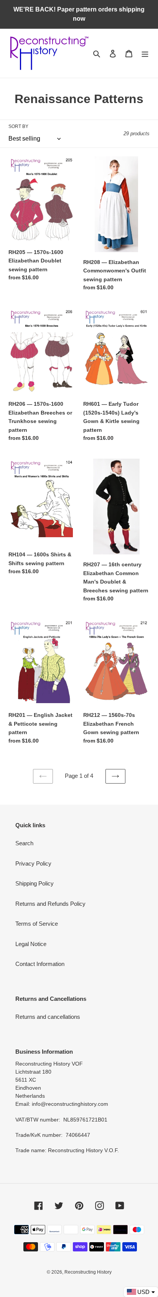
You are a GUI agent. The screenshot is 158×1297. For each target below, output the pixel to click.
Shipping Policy (34, 883)
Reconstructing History (88, 1272)
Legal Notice (30, 944)
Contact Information (39, 964)
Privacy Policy (33, 863)
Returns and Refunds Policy (50, 903)
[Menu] (145, 53)
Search (24, 843)
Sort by (18, 126)
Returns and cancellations (47, 1016)
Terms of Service (36, 923)
